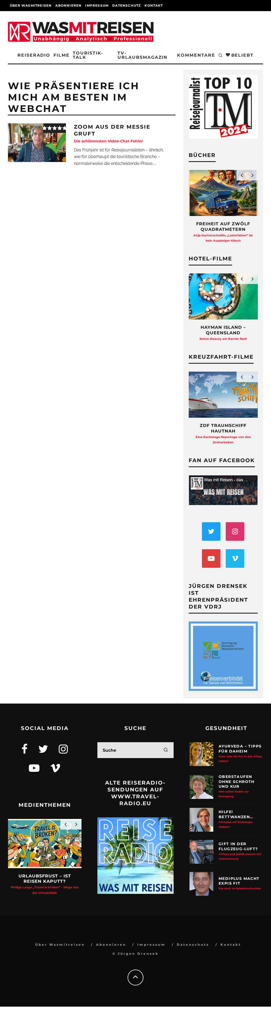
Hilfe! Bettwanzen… (236, 818)
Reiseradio (33, 55)
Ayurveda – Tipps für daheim (240, 753)
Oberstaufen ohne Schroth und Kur (237, 786)
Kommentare (196, 55)
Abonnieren (68, 5)
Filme (61, 55)
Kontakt (153, 5)
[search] (166, 750)
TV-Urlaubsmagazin (143, 55)
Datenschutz (126, 5)
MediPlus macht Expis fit (240, 883)
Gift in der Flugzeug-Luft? (240, 850)
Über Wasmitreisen (31, 5)
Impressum (97, 5)
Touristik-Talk (88, 55)
